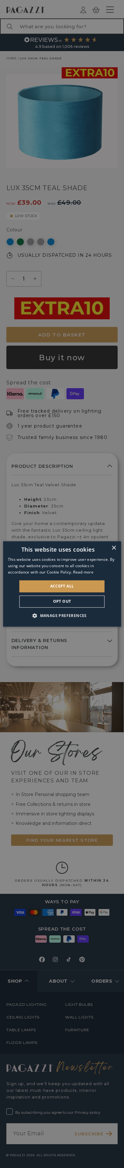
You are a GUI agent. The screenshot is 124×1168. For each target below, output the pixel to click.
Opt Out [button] (62, 601)
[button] (62, 616)
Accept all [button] (62, 586)
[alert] (62, 584)
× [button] (113, 548)
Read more (83, 572)
